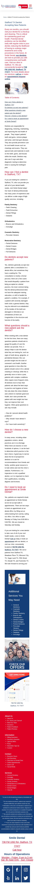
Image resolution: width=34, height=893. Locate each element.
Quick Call (10, 764)
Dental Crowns (18, 620)
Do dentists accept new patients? (16, 108)
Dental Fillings (18, 630)
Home (5, 17)
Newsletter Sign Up (13, 746)
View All (9, 790)
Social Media (11, 767)
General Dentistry (12, 775)
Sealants (16, 632)
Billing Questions (12, 737)
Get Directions (11, 758)
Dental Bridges (18, 622)
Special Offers (11, 741)
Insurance (10, 725)
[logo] (8, 5)
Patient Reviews (12, 729)
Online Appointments (13, 762)
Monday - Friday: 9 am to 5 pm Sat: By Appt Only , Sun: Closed (17, 858)
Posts (9, 743)
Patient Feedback (12, 727)
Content (9, 748)
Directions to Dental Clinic (15, 760)
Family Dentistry (19, 613)
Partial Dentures (19, 624)
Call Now (17, 850)
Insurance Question (13, 739)
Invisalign (16, 634)
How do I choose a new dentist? (16, 116)
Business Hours (12, 756)
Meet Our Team (12, 722)
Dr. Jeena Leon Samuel (14, 720)
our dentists (21, 55)
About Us (10, 718)
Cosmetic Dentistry (13, 779)
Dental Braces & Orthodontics (16, 783)
